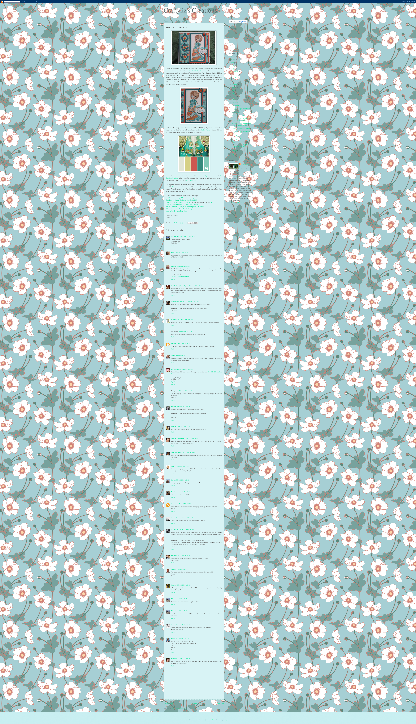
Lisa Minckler (175, 530)
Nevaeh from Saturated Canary (241, 128)
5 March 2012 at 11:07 (182, 466)
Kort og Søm (175, 236)
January (234, 150)
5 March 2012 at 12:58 (184, 504)
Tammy (173, 555)
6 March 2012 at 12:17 (183, 555)
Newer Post (168, 704)
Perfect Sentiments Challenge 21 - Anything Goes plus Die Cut (185, 207)
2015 (232, 59)
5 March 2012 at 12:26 (183, 492)
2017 (232, 56)
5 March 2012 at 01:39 (183, 426)
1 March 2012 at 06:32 (183, 266)
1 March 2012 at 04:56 (181, 252)
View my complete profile (236, 203)
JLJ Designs (175, 369)
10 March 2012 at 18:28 (183, 625)
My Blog (173, 382)
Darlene (173, 266)
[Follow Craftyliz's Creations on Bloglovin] (238, 23)
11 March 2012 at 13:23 (183, 638)
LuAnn (173, 355)
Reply (173, 246)
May (234, 93)
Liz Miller (245, 164)
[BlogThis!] (191, 223)
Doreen (173, 480)
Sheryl (173, 466)
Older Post (220, 704)
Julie (172, 252)
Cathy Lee (174, 569)
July (233, 87)
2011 (232, 154)
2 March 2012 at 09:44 (195, 286)
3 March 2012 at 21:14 (182, 355)
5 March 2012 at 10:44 (191, 438)
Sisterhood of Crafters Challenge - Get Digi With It (181, 200)
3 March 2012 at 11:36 (183, 343)
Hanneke (173, 585)
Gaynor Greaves (176, 518)
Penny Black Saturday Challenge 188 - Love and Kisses (241, 124)
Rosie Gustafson (176, 452)
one (211, 202)
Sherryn (173, 426)
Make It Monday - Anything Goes (176, 211)
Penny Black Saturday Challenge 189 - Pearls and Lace (241, 119)
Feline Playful (205, 130)
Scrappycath (175, 319)
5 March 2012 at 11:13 (183, 480)
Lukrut (173, 625)
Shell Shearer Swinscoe (178, 301)
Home (194, 704)
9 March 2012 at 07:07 (180, 599)
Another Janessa (236, 105)
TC (172, 599)
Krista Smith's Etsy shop (195, 71)
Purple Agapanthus (237, 136)
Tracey (173, 638)
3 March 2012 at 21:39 (186, 369)
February (235, 102)
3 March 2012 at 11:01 (185, 331)
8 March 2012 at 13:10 (184, 585)
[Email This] (189, 223)
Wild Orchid (176, 187)
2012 (232, 69)
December (235, 71)
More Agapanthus (237, 139)
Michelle (173, 406)
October (234, 78)
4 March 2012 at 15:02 (185, 391)
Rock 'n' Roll (236, 113)
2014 (232, 63)
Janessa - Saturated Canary (240, 116)
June (234, 90)
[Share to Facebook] (195, 223)
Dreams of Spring (201, 176)
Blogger (225, 720)
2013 (232, 66)
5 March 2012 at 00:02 (183, 406)
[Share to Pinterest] (197, 223)
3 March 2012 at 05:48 (186, 319)
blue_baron (212, 720)
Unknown (174, 504)
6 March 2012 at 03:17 (188, 518)
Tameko (173, 492)
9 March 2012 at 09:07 (180, 611)
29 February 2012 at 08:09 (187, 236)
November (235, 75)
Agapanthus (235, 142)
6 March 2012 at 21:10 (184, 569)
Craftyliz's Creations (190, 10)
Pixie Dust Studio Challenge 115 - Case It (178, 202)
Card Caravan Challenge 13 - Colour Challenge (180, 198)
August (234, 84)
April (234, 96)
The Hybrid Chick (191, 180)
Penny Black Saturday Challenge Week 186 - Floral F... (241, 145)
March (234, 99)
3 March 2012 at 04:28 (192, 301)
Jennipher (174, 658)
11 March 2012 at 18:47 (185, 658)
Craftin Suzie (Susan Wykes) (179, 286)
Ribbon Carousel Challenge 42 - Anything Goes (180, 209)
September (235, 81)
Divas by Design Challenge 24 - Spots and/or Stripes (182, 204)
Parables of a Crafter (177, 438)
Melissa (173, 343)
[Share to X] (193, 223)
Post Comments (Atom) (178, 708)
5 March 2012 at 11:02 (188, 452)
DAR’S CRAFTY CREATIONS (180, 277)
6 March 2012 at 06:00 (187, 530)
